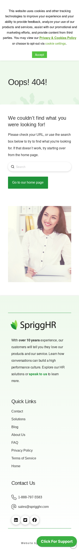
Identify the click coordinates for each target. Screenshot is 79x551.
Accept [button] (39, 54)
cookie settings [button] (55, 43)
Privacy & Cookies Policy (57, 37)
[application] (57, 542)
